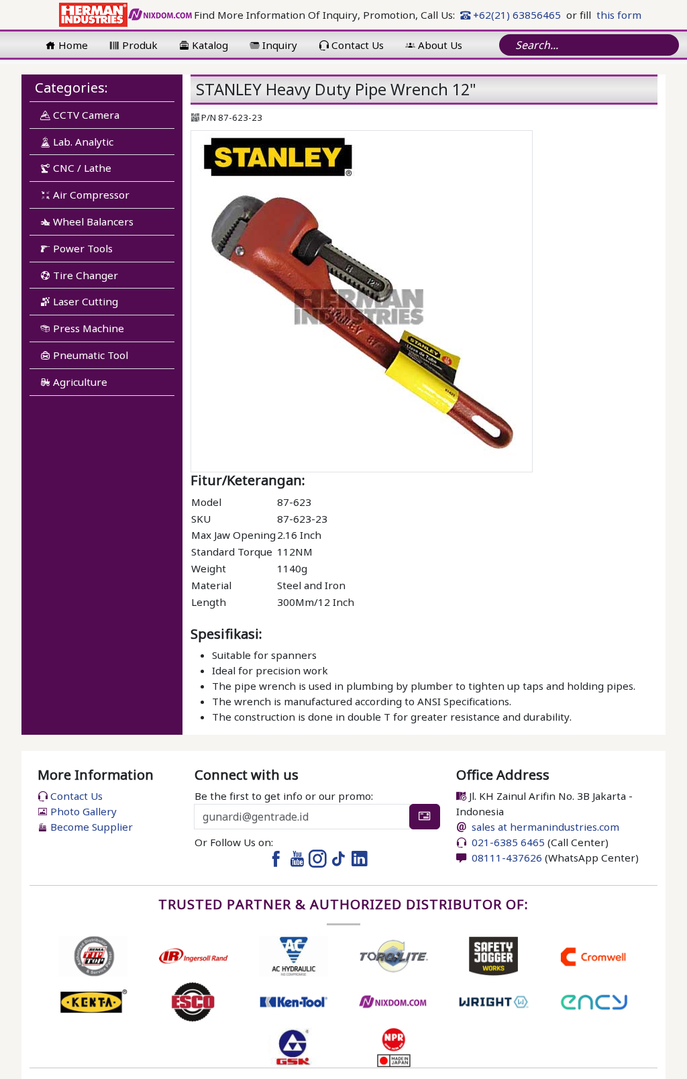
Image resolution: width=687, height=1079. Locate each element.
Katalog (208, 45)
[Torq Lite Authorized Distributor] (393, 955)
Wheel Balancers (92, 221)
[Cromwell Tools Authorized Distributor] (594, 955)
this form (618, 14)
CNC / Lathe (80, 167)
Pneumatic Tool (89, 355)
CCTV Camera (84, 114)
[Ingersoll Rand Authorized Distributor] (192, 955)
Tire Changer (84, 275)
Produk (138, 45)
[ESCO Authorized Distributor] (192, 1000)
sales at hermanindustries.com (545, 826)
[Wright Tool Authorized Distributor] (493, 1000)
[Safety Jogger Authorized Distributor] (493, 955)
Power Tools (81, 248)
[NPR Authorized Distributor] (393, 1046)
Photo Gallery (82, 811)
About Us (438, 45)
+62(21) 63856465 (515, 14)
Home (72, 45)
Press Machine (87, 328)
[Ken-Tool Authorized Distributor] (293, 1000)
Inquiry (278, 45)
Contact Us (356, 45)
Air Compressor (89, 194)
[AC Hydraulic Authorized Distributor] (293, 955)
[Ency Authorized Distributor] (594, 1000)
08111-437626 (505, 857)
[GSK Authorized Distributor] (293, 1046)
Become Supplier (90, 826)
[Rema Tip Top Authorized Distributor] (92, 955)
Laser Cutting (84, 301)
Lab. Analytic (81, 141)
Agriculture (78, 382)
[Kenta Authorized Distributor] (92, 1000)
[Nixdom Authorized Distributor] (393, 1000)
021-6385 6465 (507, 842)
